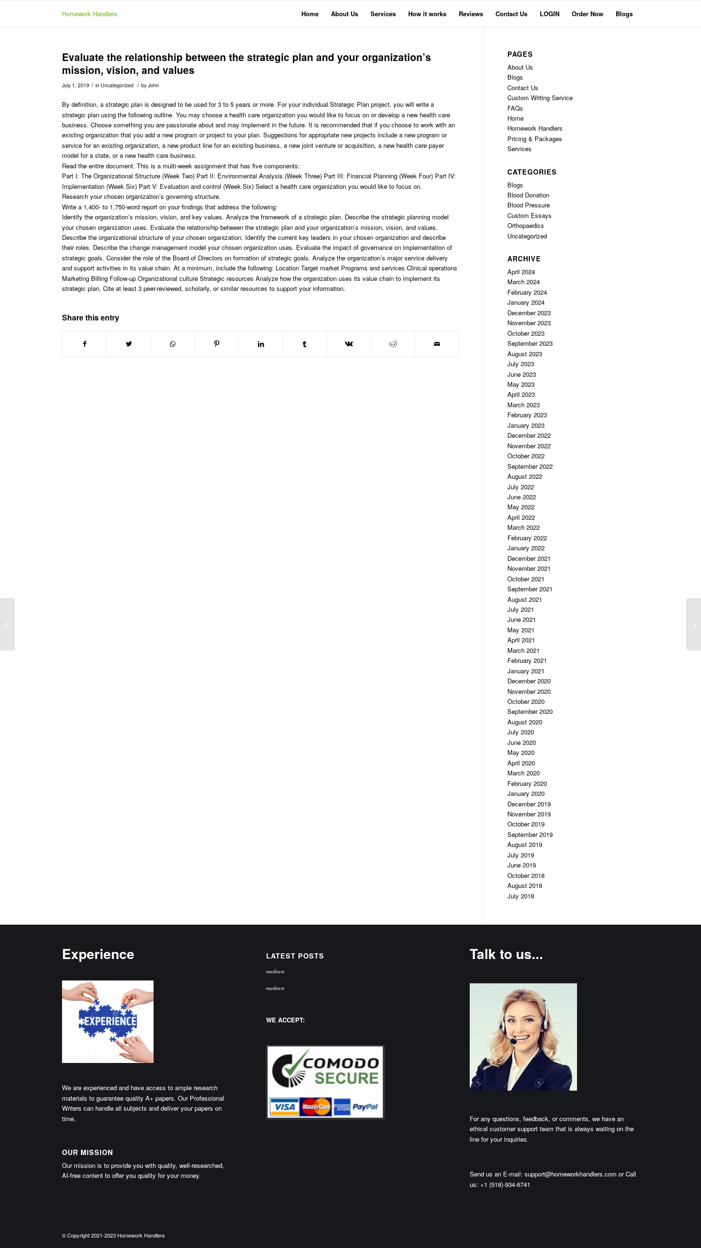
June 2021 (521, 619)
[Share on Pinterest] (216, 343)
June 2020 (521, 742)
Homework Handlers (89, 13)
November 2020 (529, 691)
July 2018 (520, 895)
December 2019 (529, 803)
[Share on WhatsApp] (173, 343)
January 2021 (526, 670)
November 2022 (529, 445)
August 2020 (524, 721)
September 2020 (530, 711)
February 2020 (527, 783)
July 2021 (520, 609)
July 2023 (520, 363)
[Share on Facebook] (84, 343)
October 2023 (526, 333)
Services (519, 148)
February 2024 (527, 292)
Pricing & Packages (534, 138)
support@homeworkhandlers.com (571, 1173)
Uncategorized (117, 85)
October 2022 (526, 455)
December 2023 (529, 312)
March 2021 (523, 650)
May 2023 (521, 384)
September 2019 (530, 834)
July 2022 (520, 486)
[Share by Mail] (437, 343)
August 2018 (524, 885)
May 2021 (521, 629)
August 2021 (524, 599)
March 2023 (523, 404)
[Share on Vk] (349, 343)
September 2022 (530, 466)
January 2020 (526, 793)
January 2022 (526, 547)
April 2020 (521, 762)
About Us (520, 67)
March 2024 (523, 281)
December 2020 (529, 680)
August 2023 (524, 353)
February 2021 (527, 660)
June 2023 (521, 374)
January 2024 (526, 302)
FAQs (515, 108)
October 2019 (526, 823)
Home (515, 118)
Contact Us (522, 87)
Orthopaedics (525, 225)
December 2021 (529, 558)
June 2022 (521, 496)
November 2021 (529, 568)
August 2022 (524, 476)
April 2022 (521, 517)
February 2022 (527, 537)
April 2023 (521, 394)
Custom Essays (529, 215)
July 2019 (520, 854)
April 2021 (521, 639)
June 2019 (521, 864)
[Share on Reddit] (393, 343)
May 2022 (521, 506)
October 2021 (526, 578)
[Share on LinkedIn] (260, 343)
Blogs (515, 77)
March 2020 (523, 772)
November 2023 (529, 322)
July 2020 (520, 731)
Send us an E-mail (495, 1173)
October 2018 (526, 875)
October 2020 (526, 701)
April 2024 (521, 271)
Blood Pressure (528, 204)
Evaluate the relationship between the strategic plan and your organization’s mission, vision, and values (246, 63)
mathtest (275, 971)
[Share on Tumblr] (305, 343)
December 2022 (529, 435)
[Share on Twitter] (128, 343)
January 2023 (526, 425)
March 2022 (523, 527)
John (153, 85)
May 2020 (521, 752)
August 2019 (524, 844)
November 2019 (529, 813)
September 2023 (530, 343)
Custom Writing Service (540, 97)
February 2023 (527, 414)
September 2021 (530, 588)
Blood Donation (528, 194)
